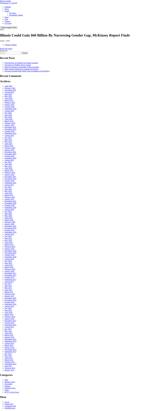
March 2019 (9, 245)
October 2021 (9, 181)
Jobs (6, 19)
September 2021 (10, 183)
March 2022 (9, 170)
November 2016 (10, 300)
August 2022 (9, 160)
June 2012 (8, 366)
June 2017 (8, 286)
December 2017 (10, 273)
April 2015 (8, 333)
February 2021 (10, 197)
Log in (7, 402)
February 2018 (10, 269)
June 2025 (8, 94)
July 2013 (8, 354)
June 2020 (8, 214)
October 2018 (9, 255)
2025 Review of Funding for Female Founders (21, 63)
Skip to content (5, 1)
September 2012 (10, 364)
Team (7, 17)
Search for (3, 51)
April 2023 (8, 144)
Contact (7, 21)
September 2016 (10, 304)
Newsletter (8, 384)
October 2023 (9, 131)
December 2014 (10, 339)
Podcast (7, 386)
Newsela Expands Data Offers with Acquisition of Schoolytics (27, 71)
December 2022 (10, 152)
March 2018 (9, 267)
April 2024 (8, 119)
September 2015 (10, 325)
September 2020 (10, 207)
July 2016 (8, 308)
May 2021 (8, 191)
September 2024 (10, 109)
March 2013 (9, 360)
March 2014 (9, 345)
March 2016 (9, 315)
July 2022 (8, 162)
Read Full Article (6, 49)
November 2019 (10, 228)
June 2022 (8, 164)
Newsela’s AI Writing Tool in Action (18, 65)
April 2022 (8, 168)
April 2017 (8, 290)
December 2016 (10, 298)
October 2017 (9, 277)
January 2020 (9, 224)
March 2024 (9, 121)
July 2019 (8, 236)
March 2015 (9, 335)
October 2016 (9, 302)
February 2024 (10, 123)
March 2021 (9, 195)
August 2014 (9, 343)
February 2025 (10, 102)
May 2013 (8, 356)
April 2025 (8, 98)
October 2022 (9, 156)
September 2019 (10, 232)
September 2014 (10, 341)
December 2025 (10, 90)
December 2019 (10, 226)
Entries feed (9, 404)
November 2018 (10, 253)
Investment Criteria (16, 15)
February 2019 (10, 247)
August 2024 (9, 111)
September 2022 (10, 158)
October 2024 (9, 107)
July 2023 (8, 137)
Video (7, 390)
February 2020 (10, 222)
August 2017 (9, 282)
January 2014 (9, 347)
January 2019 (9, 249)
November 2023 (10, 129)
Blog (6, 380)
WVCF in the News (12, 392)
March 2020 (9, 220)
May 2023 (8, 142)
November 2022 (10, 154)
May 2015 (8, 331)
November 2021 (10, 179)
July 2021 (8, 187)
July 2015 (8, 329)
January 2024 (9, 125)
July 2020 (8, 212)
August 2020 (9, 210)
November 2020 (10, 203)
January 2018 (9, 271)
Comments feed (10, 406)
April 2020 (8, 218)
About (7, 11)
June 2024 (8, 115)
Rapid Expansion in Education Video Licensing (22, 67)
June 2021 (8, 189)
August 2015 (9, 327)
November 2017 (10, 275)
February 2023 (10, 148)
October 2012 (9, 362)
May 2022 (8, 166)
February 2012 (10, 368)
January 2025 (9, 105)
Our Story (12, 13)
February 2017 (10, 294)
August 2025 (9, 92)
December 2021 (10, 177)
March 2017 (9, 292)
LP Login (8, 23)
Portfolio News (10, 388)
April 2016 (8, 312)
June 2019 (8, 238)
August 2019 (9, 234)
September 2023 (10, 133)
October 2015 (9, 323)
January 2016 (9, 319)
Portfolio (8, 7)
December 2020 (10, 201)
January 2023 (9, 150)
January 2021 (9, 199)
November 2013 (10, 350)
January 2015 (9, 337)
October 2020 (9, 205)
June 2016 (8, 310)
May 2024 (8, 117)
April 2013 (8, 358)
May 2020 (8, 216)
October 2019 (9, 230)
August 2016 (9, 306)
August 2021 (9, 185)
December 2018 (10, 251)
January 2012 (9, 370)
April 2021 (8, 193)
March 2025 (9, 100)
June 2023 (8, 140)
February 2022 (10, 172)
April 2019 (8, 242)
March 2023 (9, 146)
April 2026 (8, 86)
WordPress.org (10, 408)
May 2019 (8, 240)
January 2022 (9, 175)
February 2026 (10, 88)
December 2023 (10, 127)
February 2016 (10, 317)
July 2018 (8, 261)
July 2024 (8, 113)
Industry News (10, 382)
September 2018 (10, 257)
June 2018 (8, 263)
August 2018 (9, 259)
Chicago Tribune (11, 45)
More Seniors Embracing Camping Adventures (21, 69)
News (7, 9)
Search (24, 53)
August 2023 (9, 135)
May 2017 (8, 288)
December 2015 (10, 321)
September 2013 (10, 352)
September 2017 (10, 280)
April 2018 (8, 265)
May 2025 (8, 96)
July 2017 (8, 284)
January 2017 (9, 296)
